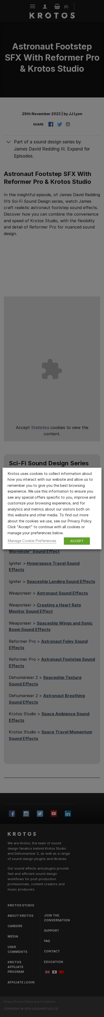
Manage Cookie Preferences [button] (32, 541)
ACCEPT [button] (77, 541)
